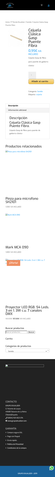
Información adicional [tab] (17, 110)
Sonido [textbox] (27, 351)
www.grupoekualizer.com (17, 421)
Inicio (7, 22)
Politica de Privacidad (15, 444)
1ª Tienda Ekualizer (18, 22)
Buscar (31, 332)
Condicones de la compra (16, 448)
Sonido (28, 22)
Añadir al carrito (39, 81)
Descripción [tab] (13, 105)
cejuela (39, 94)
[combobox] (28, 350)
